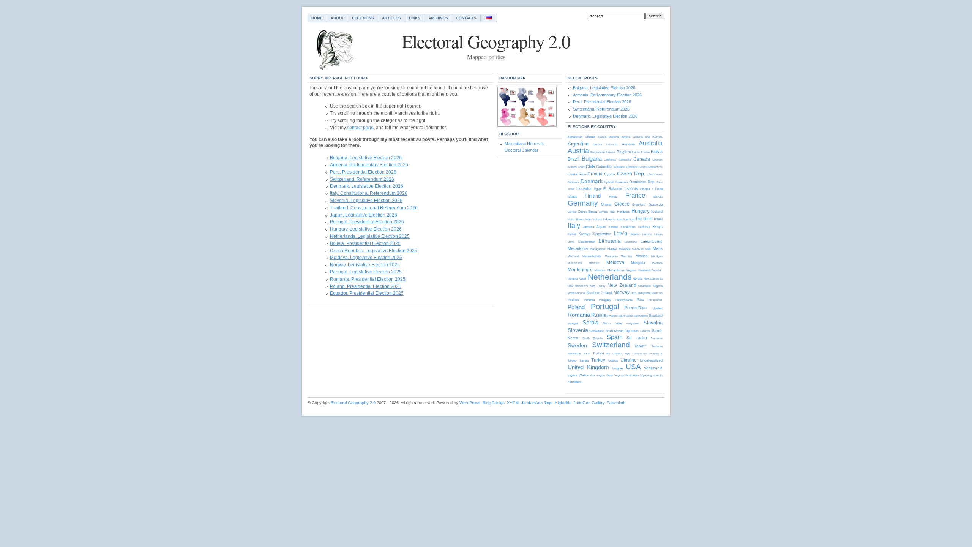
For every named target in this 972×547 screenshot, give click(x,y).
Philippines (656, 300)
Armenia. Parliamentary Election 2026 (369, 165)
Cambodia (625, 159)
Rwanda (612, 316)
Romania (579, 314)
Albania (590, 137)
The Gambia (614, 353)
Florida (613, 196)
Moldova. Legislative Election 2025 (366, 257)
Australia (651, 143)
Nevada (637, 278)
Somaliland (597, 331)
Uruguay (617, 368)
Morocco (600, 270)
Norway (622, 292)
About (337, 18)
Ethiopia (645, 189)
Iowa (619, 219)
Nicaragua (644, 286)
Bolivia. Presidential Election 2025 (365, 243)
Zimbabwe (574, 382)
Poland (576, 307)
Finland (593, 196)
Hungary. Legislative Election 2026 (366, 229)
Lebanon (635, 234)
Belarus (610, 152)
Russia (598, 315)
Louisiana (631, 241)
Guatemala (656, 204)
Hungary (640, 211)
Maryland (573, 256)
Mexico (642, 256)
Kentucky (644, 227)
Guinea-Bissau (587, 211)
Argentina (578, 144)
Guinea (572, 211)
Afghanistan (575, 137)
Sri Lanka (636, 337)
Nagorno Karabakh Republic (644, 270)
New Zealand (622, 285)
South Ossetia (592, 338)
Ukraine (628, 360)
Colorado (619, 167)
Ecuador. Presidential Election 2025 (367, 293)
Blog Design (494, 402)
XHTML (514, 402)
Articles (391, 18)
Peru (640, 300)
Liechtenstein (586, 241)
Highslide (563, 402)
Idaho (571, 219)
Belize (636, 152)
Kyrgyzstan (602, 234)
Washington (597, 375)
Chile (590, 166)
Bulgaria (592, 158)
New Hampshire (578, 286)
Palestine (573, 300)
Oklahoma (644, 293)
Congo (643, 167)
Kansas (613, 227)
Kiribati (572, 234)
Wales (584, 375)
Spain (615, 337)
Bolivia (657, 151)
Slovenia (578, 330)
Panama (589, 300)
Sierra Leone (612, 323)
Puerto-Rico (636, 307)
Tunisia (584, 360)
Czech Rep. (631, 174)
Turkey (598, 360)
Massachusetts (591, 256)
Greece (622, 204)
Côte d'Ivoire (655, 174)
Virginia (572, 375)
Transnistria (639, 353)
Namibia (573, 278)
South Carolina (640, 331)
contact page (360, 127)
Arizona (597, 144)
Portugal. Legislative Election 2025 (366, 272)
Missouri (594, 263)
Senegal (573, 323)
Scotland (656, 316)
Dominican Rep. (642, 182)
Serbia (590, 322)
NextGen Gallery (589, 402)
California (610, 159)
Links (414, 18)
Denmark (592, 181)
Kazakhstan (628, 227)
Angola (626, 137)
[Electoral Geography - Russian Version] (489, 18)
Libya (571, 241)
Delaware (573, 182)
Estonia (631, 188)
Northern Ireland (599, 293)
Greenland (638, 204)
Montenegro (580, 269)
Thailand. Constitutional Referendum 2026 (374, 207)
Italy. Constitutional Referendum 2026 (368, 193)
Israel (658, 219)
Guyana (603, 211)
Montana (657, 263)
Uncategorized (651, 360)
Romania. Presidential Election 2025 (368, 279)
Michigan (657, 256)
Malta (658, 248)
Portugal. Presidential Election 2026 (367, 221)
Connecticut (655, 167)
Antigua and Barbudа (648, 137)
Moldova (615, 262)
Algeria (602, 137)
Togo (627, 353)
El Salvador (612, 189)
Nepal (582, 278)
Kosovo (584, 234)
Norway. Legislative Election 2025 (365, 264)
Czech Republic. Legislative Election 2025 (373, 250)
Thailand (598, 353)
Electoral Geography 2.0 (353, 402)
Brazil (573, 159)
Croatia (595, 174)
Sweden (577, 345)
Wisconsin (632, 375)
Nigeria (658, 286)
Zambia (658, 375)
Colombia (604, 166)
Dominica (621, 182)
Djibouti (609, 182)
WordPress (469, 402)
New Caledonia (653, 278)
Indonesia (609, 219)
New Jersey (598, 286)
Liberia (658, 234)
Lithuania (610, 241)
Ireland (644, 218)
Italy (574, 225)
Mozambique (616, 270)
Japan (601, 227)
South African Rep (618, 331)
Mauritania (611, 256)
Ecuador (584, 188)
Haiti (612, 211)
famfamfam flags (537, 402)
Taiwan (640, 346)
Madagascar (598, 249)
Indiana (597, 219)
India (588, 219)
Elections (363, 18)
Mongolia (638, 263)
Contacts (466, 18)
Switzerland (611, 345)
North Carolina (576, 293)
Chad (581, 167)
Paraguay (605, 300)
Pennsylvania (624, 300)
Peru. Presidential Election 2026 (363, 172)
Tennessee (574, 353)
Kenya (658, 227)
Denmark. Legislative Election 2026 (366, 186)
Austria (578, 151)
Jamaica (588, 227)
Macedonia (578, 248)
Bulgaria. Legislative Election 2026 (366, 157)
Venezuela (653, 368)
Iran (625, 219)
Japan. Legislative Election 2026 (363, 215)
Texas (586, 353)
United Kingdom (588, 367)
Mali (648, 249)
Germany (583, 203)
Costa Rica (577, 174)
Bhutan (645, 152)
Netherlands (610, 276)
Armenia (628, 144)
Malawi (612, 249)
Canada (641, 159)
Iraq (632, 219)
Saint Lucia (626, 316)
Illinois (580, 219)
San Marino (641, 316)
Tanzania (657, 346)
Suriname (657, 338)
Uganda (613, 360)
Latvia (620, 233)
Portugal (605, 306)
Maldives (638, 249)
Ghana (606, 204)
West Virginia (614, 375)
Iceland (657, 211)
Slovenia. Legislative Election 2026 (366, 200)
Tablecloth (616, 402)
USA (633, 367)
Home (317, 18)
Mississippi (575, 263)
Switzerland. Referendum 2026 (362, 179)
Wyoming (646, 375)
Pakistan (657, 293)
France (635, 195)
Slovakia (653, 323)
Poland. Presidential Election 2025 (365, 286)
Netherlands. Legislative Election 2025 (370, 236)
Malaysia (624, 249)
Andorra (614, 137)
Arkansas (612, 144)
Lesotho (647, 234)
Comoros (631, 167)
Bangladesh (597, 152)
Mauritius (626, 256)
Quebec (658, 308)
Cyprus (609, 174)
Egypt (597, 189)
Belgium (624, 152)
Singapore (632, 323)
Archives (438, 18)
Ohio (633, 293)
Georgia (658, 196)
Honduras (623, 211)
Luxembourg (652, 241)
